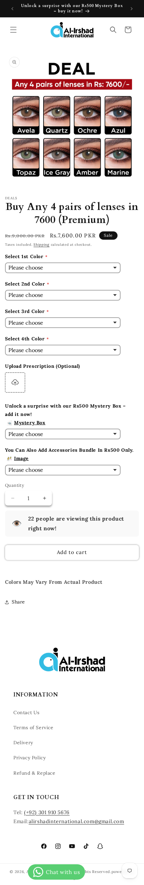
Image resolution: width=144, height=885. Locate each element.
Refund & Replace (34, 773)
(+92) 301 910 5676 (47, 812)
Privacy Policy (29, 758)
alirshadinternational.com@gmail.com (76, 821)
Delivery (23, 743)
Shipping (41, 244)
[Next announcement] (131, 8)
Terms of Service (33, 728)
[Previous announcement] (12, 8)
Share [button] (18, 602)
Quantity (14, 485)
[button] (13, 29)
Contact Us (26, 712)
